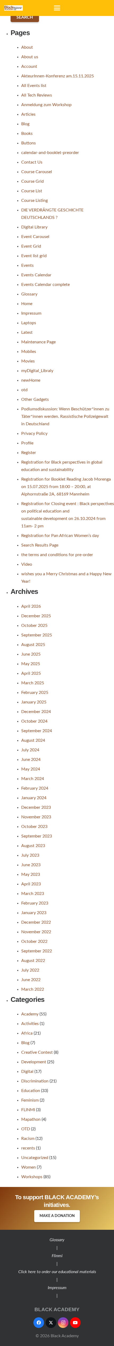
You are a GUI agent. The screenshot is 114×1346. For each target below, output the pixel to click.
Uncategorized (34, 1158)
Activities (30, 1024)
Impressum (31, 313)
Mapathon (31, 1119)
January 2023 (33, 913)
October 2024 (34, 721)
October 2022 (34, 941)
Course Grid (32, 181)
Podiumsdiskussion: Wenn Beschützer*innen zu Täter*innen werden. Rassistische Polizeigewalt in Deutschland (65, 416)
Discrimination (35, 1081)
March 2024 (32, 779)
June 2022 (31, 980)
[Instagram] (63, 1322)
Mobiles (28, 351)
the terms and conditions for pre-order (57, 555)
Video (26, 564)
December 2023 (36, 807)
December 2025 (36, 616)
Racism (27, 1138)
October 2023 (34, 826)
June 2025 (31, 654)
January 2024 (33, 798)
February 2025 (34, 692)
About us (29, 57)
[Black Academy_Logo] (13, 8)
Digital (27, 1071)
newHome (30, 380)
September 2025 (36, 635)
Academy (29, 1014)
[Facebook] (38, 1322)
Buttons (28, 143)
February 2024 (34, 788)
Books (27, 133)
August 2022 (33, 961)
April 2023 (31, 884)
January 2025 (33, 702)
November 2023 (36, 817)
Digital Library (34, 227)
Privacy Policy (34, 433)
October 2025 (34, 625)
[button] (57, 8)
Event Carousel (35, 237)
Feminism (30, 1100)
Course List (31, 191)
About (27, 47)
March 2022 (32, 989)
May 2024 (30, 769)
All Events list (33, 86)
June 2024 (31, 759)
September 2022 (36, 951)
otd (24, 390)
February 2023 (34, 903)
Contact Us (31, 162)
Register (28, 453)
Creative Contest (37, 1052)
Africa (27, 1033)
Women (28, 1167)
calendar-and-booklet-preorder (50, 153)
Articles (28, 114)
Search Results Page (39, 545)
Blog (25, 124)
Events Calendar (36, 275)
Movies (28, 361)
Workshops (31, 1177)
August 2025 (33, 645)
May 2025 (30, 664)
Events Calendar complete (45, 284)
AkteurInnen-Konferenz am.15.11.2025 (57, 76)
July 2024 (30, 750)
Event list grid (34, 256)
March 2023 (32, 893)
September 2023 (36, 836)
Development (33, 1062)
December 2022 (36, 922)
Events (27, 265)
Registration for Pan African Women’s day (60, 536)
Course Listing (34, 200)
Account (29, 66)
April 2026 (31, 606)
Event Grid (31, 246)
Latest (27, 332)
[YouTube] (75, 1322)
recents (28, 1148)
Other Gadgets (35, 399)
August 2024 (33, 740)
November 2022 (36, 932)
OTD (25, 1129)
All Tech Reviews (36, 95)
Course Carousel (36, 172)
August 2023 (33, 846)
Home (26, 304)
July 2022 (30, 970)
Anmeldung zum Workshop (46, 105)
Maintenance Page (38, 342)
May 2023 (30, 874)
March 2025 (32, 683)
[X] (51, 1322)
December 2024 (36, 712)
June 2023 (31, 865)
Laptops (28, 323)
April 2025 (31, 673)
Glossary (29, 294)
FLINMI (28, 1110)
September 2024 (36, 731)
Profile (27, 443)
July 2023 (30, 855)
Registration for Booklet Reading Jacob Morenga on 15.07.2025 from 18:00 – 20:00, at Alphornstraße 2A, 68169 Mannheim (66, 486)
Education (30, 1091)
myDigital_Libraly (37, 371)
